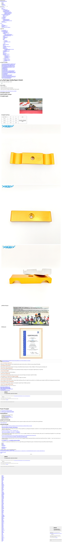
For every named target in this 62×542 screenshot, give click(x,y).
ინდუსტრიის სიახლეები (6, 19)
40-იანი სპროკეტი (7, 55)
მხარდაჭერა (5, 53)
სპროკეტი (4, 54)
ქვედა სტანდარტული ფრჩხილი (6, 27)
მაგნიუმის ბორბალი (7, 60)
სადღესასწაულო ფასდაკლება (6, 14)
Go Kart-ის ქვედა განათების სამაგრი (5, 390)
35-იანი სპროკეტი (7, 58)
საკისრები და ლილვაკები (8, 12)
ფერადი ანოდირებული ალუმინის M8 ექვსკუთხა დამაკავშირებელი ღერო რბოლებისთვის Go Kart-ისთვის (16, 360)
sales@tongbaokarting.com (3, 1)
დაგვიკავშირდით (4, 447)
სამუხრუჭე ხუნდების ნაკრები (7, 35)
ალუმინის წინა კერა (4, 68)
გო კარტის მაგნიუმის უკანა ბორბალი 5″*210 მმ (8, 67)
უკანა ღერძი (5, 47)
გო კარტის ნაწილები (4, 31)
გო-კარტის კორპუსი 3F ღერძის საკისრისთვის (8, 71)
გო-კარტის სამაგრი (3, 389)
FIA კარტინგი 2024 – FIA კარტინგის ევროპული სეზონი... (11, 440)
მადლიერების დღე (5, 15)
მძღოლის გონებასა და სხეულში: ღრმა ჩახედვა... (10, 427)
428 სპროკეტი (6, 57)
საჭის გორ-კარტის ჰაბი (6, 361)
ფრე (3, 45)
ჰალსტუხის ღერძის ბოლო (6, 46)
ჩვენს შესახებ (3, 17)
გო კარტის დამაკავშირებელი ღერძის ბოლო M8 (8, 64)
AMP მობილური (12, 450)
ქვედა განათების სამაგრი (8, 34)
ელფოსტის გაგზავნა (3, 452)
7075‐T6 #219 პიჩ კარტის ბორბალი (6, 78)
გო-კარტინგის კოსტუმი (6, 10)
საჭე (3, 52)
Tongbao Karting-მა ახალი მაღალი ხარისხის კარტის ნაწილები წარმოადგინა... (14, 436)
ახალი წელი (5, 16)
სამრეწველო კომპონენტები (7, 11)
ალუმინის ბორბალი (7, 59)
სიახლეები (3, 18)
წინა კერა (6, 40)
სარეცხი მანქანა (5, 48)
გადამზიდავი (5, 37)
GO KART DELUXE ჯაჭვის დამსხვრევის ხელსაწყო (8, 72)
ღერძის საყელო (5, 32)
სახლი (2, 8)
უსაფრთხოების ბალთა (6, 51)
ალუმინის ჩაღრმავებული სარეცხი (9, 49)
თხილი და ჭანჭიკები (6, 44)
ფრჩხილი (3, 26)
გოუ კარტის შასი (5, 9)
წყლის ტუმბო (5, 50)
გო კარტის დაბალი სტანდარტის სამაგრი (7, 411)
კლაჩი (4, 38)
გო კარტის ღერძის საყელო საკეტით (7, 75)
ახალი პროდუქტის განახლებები (7, 20)
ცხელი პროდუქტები (3, 450)
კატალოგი (3, 21)
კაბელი (4, 36)
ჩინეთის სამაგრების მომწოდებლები (5, 387)
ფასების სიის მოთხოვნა (3, 422)
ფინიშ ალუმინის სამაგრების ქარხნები (5, 388)
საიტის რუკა (7, 450)
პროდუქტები (3, 25)
